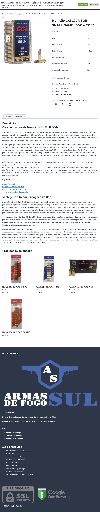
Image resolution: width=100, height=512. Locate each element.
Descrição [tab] (8, 116)
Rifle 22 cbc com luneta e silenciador (20, 475)
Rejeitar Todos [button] (94, 4)
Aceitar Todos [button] (83, 4)
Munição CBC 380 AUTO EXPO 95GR (16, 332)
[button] (3, 18)
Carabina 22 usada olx (14, 472)
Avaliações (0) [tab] (20, 116)
